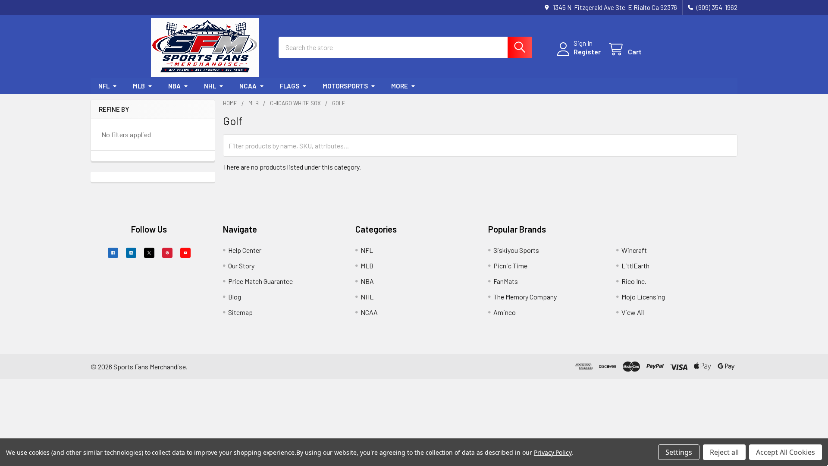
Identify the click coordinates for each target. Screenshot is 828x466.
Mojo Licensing (643, 297)
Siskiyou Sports (516, 250)
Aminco (504, 312)
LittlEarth (635, 265)
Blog (234, 297)
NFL (104, 86)
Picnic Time (510, 265)
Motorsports (345, 86)
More (399, 86)
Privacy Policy (552, 452)
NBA (174, 86)
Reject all (724, 452)
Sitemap (240, 312)
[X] (149, 253)
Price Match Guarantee (260, 281)
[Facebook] (113, 253)
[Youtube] (185, 253)
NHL (210, 86)
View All (632, 312)
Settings (678, 452)
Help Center (244, 250)
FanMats (505, 281)
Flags (289, 86)
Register (587, 51)
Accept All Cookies (785, 452)
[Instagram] (131, 253)
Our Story (241, 265)
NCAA (248, 86)
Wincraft (634, 250)
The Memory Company (525, 297)
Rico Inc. (633, 281)
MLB (139, 86)
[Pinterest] (167, 253)
